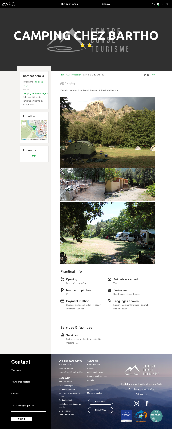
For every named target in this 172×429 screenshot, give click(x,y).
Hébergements (93, 365)
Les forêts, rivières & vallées (71, 372)
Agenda (90, 380)
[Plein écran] (24, 123)
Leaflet (24, 139)
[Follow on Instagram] (136, 403)
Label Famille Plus (66, 415)
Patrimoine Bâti (65, 400)
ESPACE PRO (100, 401)
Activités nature (65, 382)
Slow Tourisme (65, 411)
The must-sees (69, 4)
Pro (153, 4)
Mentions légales (94, 393)
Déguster (91, 368)
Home (62, 75)
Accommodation (74, 75)
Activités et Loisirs (95, 372)
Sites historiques (66, 368)
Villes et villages (66, 386)
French (166, 4)
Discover (106, 4)
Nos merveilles (65, 365)
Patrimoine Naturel (67, 390)
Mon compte (92, 389)
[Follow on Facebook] (147, 403)
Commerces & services (97, 376)
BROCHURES (100, 410)
